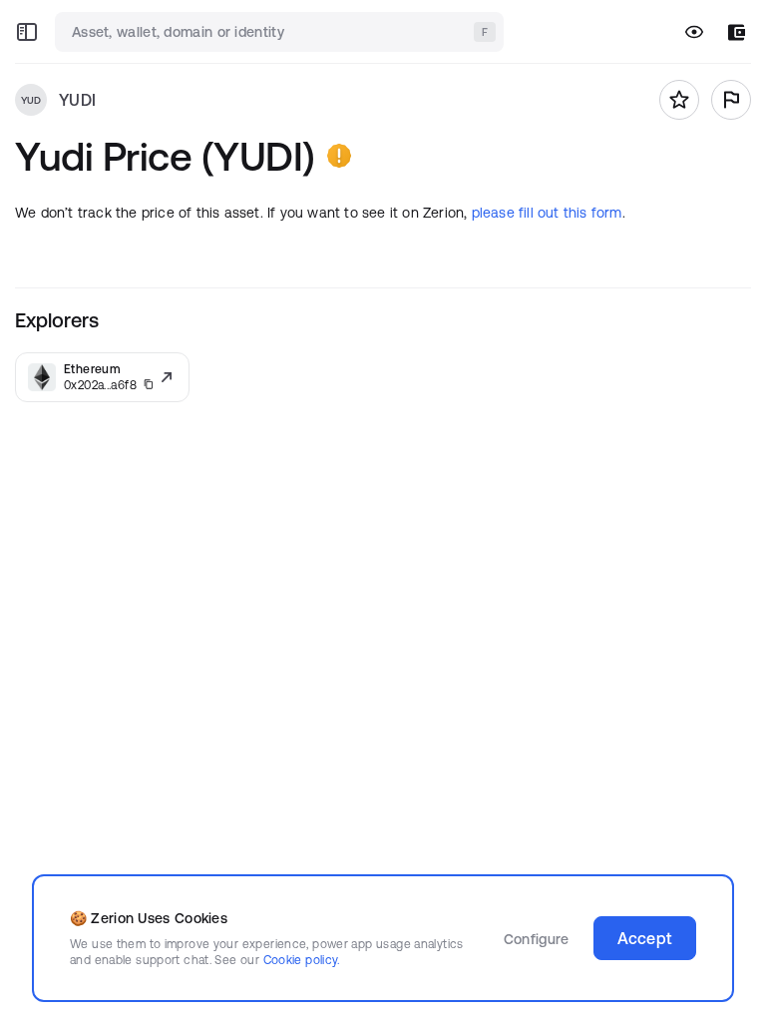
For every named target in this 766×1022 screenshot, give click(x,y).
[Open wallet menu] (736, 32)
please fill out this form (547, 213)
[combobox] (281, 32)
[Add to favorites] (679, 100)
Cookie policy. (301, 959)
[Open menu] (27, 32)
